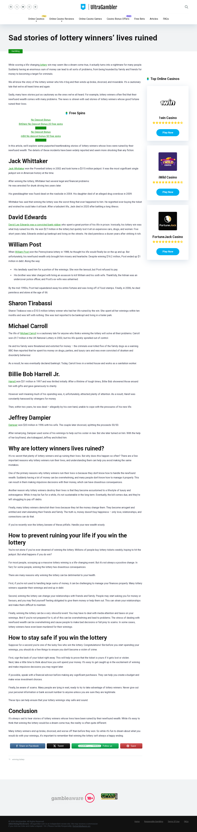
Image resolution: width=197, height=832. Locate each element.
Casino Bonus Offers (118, 18)
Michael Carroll (28, 333)
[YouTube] (23, 7)
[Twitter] (17, 7)
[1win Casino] (168, 110)
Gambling (16, 51)
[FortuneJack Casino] (168, 229)
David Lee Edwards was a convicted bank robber (34, 224)
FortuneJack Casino (168, 237)
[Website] (35, 7)
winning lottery (18, 759)
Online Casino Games (90, 18)
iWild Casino (168, 177)
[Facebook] (10, 7)
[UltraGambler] (98, 7)
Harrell (12, 381)
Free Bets (139, 18)
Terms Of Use (173, 821)
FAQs (166, 18)
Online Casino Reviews (61, 18)
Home (137, 821)
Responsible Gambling (153, 821)
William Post (22, 251)
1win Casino (168, 118)
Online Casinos (36, 18)
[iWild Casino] (168, 169)
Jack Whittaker (16, 168)
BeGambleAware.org (81, 826)
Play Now (168, 132)
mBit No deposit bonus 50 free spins (41, 136)
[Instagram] (29, 7)
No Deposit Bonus (41, 119)
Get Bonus (40, 128)
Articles (154, 18)
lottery (43, 64)
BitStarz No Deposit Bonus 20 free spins (41, 124)
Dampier (13, 425)
